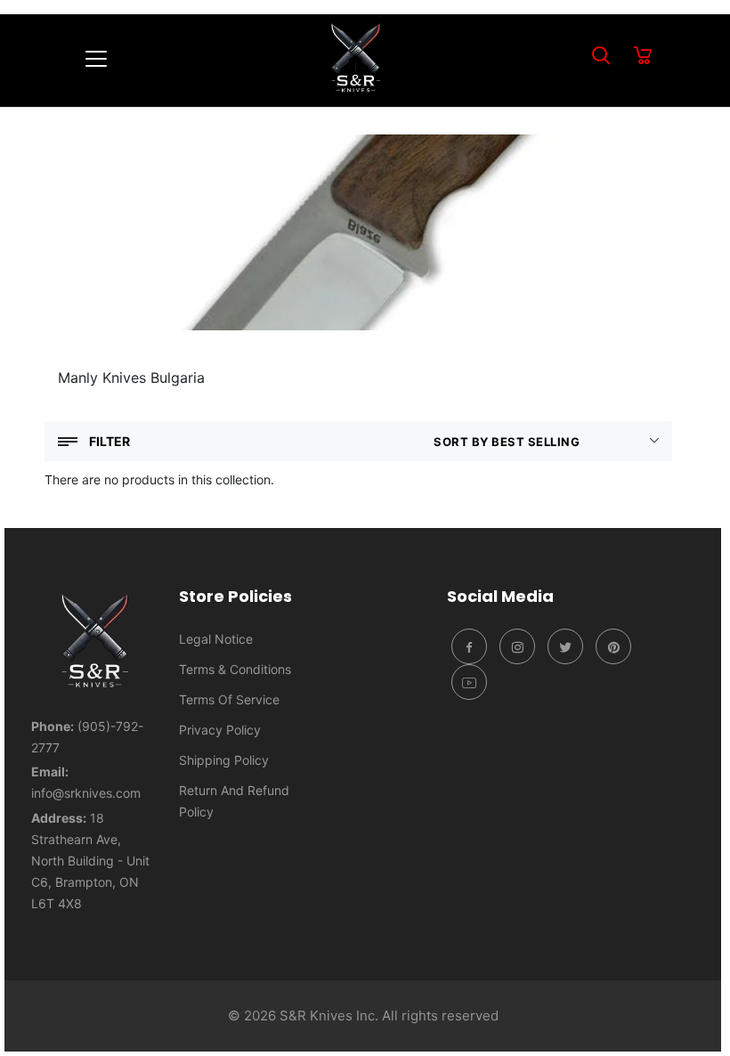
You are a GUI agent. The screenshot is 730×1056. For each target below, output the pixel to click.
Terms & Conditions (235, 669)
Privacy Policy (220, 729)
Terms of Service (229, 699)
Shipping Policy (224, 760)
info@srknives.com (86, 792)
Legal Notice (216, 638)
